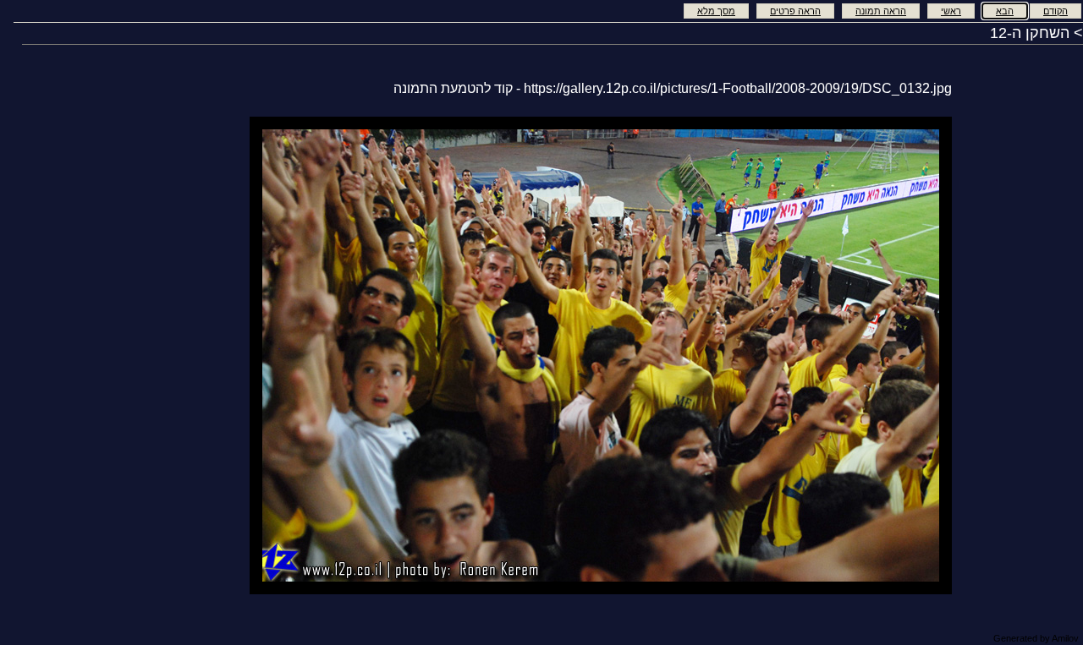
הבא (1005, 11)
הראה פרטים (795, 11)
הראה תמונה (880, 11)
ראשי (951, 11)
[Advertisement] (182, 353)
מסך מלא (716, 11)
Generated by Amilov (1036, 638)
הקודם (1055, 11)
